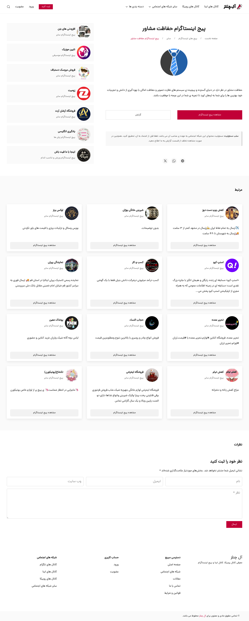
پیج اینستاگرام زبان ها (64, 137)
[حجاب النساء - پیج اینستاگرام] (152, 323)
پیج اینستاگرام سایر (65, 35)
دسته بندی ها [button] (136, 7)
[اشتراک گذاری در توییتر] (165, 161)
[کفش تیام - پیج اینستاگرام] (232, 375)
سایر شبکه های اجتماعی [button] (164, 7)
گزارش (138, 115)
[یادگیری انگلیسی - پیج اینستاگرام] (83, 135)
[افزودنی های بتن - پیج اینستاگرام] (83, 32)
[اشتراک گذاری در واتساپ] (174, 161)
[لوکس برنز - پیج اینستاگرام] (71, 213)
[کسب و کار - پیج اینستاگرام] (152, 266)
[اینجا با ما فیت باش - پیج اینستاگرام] (83, 155)
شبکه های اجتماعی (170, 572)
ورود (31, 7)
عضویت (19, 7)
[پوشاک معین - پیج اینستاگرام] (71, 323)
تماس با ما (174, 586)
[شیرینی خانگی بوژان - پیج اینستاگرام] (152, 213)
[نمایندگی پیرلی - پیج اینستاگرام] (71, 266)
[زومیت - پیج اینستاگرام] (83, 94)
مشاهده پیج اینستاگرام (210, 115)
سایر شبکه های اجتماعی (44, 586)
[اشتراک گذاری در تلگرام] (183, 161)
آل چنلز (236, 557)
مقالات (176, 579)
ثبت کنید (46, 6)
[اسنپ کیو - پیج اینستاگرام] (232, 266)
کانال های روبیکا (190, 7)
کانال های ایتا (211, 7)
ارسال (234, 524)
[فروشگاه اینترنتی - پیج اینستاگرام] (152, 375)
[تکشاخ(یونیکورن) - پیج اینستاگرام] (71, 375)
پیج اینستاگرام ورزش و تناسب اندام (58, 158)
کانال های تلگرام (48, 565)
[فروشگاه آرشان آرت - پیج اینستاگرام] (83, 114)
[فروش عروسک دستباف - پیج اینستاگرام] (83, 73)
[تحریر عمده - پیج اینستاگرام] (232, 323)
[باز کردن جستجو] (8, 7)
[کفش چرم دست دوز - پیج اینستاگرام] (232, 213)
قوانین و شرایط (172, 593)
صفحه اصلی (174, 565)
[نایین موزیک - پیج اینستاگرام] (83, 53)
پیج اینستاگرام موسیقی (63, 55)
